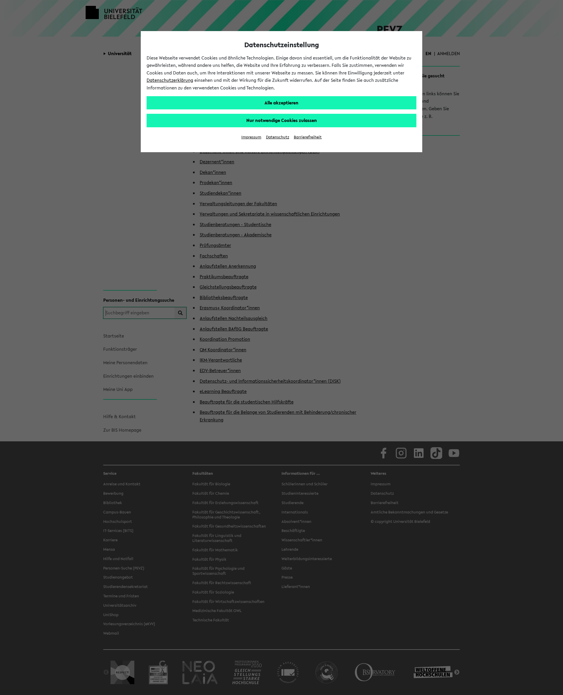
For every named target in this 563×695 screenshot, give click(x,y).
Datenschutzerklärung (170, 80)
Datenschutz (277, 137)
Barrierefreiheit (308, 137)
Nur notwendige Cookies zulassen (281, 120)
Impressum (251, 137)
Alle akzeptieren (281, 102)
